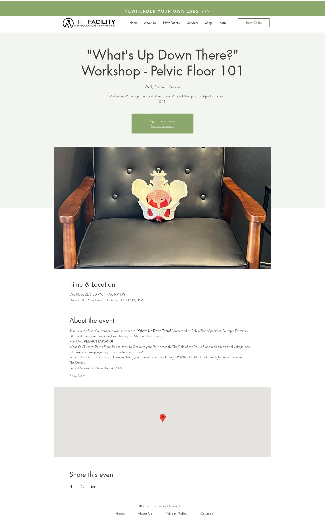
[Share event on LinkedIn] (93, 486)
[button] (208, 23)
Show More (77, 375)
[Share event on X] (82, 486)
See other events (162, 126)
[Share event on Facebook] (71, 486)
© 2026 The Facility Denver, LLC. (162, 505)
